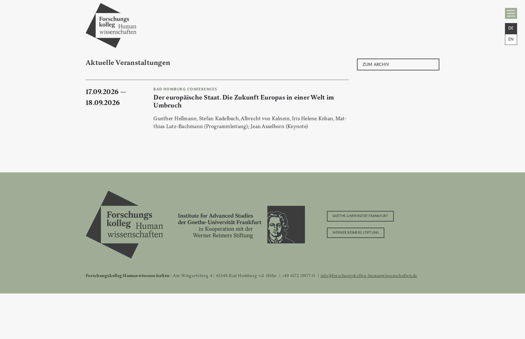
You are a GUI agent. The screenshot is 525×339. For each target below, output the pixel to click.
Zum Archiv (375, 64)
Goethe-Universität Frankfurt (360, 215)
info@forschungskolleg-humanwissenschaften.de (369, 275)
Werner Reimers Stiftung (355, 232)
